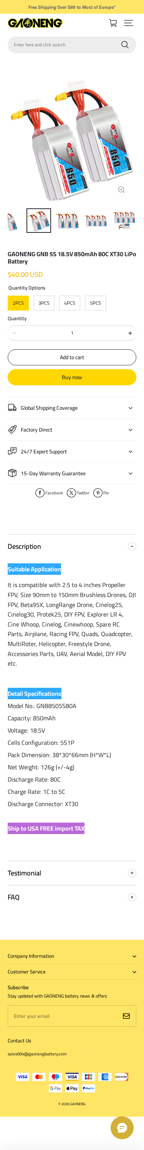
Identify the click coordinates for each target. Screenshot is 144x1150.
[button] (128, 23)
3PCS (44, 303)
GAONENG (78, 1104)
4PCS (69, 303)
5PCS (95, 303)
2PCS (18, 303)
